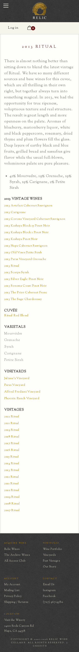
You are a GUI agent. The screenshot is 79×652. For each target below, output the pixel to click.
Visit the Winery (14, 620)
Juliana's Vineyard (16, 379)
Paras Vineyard (14, 385)
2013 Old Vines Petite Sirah (23, 253)
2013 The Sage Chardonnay (23, 299)
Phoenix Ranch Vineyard (21, 399)
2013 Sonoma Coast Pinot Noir (25, 286)
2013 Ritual (11, 266)
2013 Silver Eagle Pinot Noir (24, 279)
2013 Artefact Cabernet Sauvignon (28, 206)
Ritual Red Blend (16, 316)
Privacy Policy (13, 596)
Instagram (49, 590)
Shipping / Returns (16, 602)
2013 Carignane (15, 213)
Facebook (49, 596)
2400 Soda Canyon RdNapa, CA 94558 (19, 628)
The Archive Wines (17, 555)
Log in (13, 28)
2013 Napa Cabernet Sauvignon (26, 246)
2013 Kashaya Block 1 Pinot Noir (26, 233)
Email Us (49, 584)
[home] (39, 18)
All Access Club (14, 561)
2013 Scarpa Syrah (16, 273)
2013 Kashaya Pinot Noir (21, 239)
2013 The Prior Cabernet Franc (25, 293)
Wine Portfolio (52, 549)
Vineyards (49, 555)
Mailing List (11, 590)
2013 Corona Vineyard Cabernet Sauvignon (34, 219)
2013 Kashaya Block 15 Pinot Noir (27, 226)
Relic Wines (12, 549)
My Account (12, 584)
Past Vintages (51, 561)
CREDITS (40, 646)
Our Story (49, 567)
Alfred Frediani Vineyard (22, 392)
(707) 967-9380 (53, 602)
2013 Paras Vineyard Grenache (25, 259)
